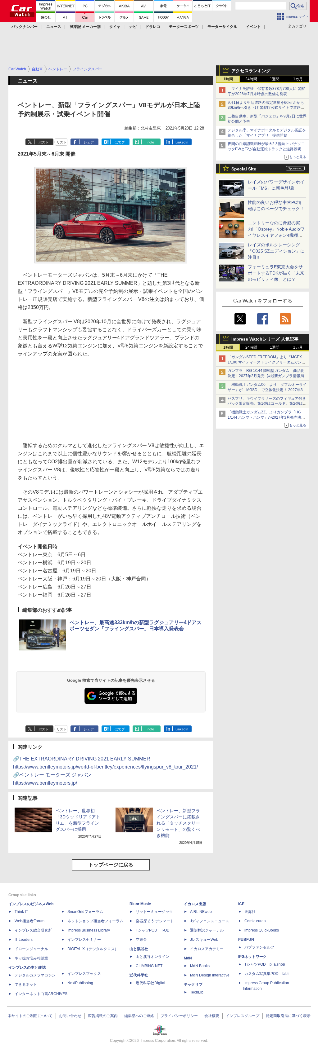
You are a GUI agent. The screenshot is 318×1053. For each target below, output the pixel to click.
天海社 (250, 912)
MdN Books (200, 966)
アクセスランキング (250, 70)
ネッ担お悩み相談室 (31, 958)
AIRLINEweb (201, 912)
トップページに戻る (111, 864)
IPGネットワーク (252, 956)
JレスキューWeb (204, 939)
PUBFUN (246, 939)
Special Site (243, 168)
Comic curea (255, 921)
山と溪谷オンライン (152, 956)
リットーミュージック (154, 912)
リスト (62, 142)
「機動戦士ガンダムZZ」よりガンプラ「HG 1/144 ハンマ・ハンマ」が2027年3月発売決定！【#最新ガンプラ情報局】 (264, 417)
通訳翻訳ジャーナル (207, 930)
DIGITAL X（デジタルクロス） (92, 949)
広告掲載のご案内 (103, 1016)
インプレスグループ (242, 1016)
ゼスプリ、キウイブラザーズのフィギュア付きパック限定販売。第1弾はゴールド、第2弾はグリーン (267, 403)
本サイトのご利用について (30, 1016)
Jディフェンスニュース (209, 921)
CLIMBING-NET (149, 966)
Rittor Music (140, 904)
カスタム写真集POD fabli (266, 973)
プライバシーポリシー (179, 1016)
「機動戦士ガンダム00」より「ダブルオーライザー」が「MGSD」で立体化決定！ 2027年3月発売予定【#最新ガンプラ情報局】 (267, 389)
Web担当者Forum (29, 921)
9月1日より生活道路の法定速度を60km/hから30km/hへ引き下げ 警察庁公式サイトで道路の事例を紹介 (266, 107)
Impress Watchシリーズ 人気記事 (264, 339)
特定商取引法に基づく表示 (288, 1016)
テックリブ (193, 984)
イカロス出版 (195, 904)
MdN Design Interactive (209, 975)
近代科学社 (138, 975)
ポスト (44, 142)
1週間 (274, 79)
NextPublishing (80, 983)
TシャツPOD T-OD (153, 930)
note (151, 142)
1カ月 (298, 79)
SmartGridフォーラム (85, 912)
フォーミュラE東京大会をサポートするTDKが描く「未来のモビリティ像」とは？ (276, 273)
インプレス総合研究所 (33, 930)
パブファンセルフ (259, 947)
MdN (188, 958)
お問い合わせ (70, 1016)
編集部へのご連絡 (139, 1016)
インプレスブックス (84, 973)
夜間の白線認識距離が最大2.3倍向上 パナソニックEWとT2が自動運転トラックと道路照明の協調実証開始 (266, 149)
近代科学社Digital (150, 983)
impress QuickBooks (261, 930)
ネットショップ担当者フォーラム (95, 921)
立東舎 (141, 939)
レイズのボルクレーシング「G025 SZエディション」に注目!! (276, 251)
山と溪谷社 (138, 949)
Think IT (21, 912)
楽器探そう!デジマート (155, 921)
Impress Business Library (88, 930)
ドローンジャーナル (31, 949)
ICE (241, 904)
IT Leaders (24, 939)
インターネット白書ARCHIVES (41, 994)
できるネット (26, 984)
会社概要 (211, 1016)
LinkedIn (181, 142)
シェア (89, 142)
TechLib (196, 992)
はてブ (120, 142)
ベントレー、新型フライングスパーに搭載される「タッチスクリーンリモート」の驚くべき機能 (178, 823)
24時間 (251, 79)
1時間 (228, 79)
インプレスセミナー (84, 939)
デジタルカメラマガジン (35, 975)
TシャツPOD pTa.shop (264, 964)
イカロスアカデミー (207, 949)
